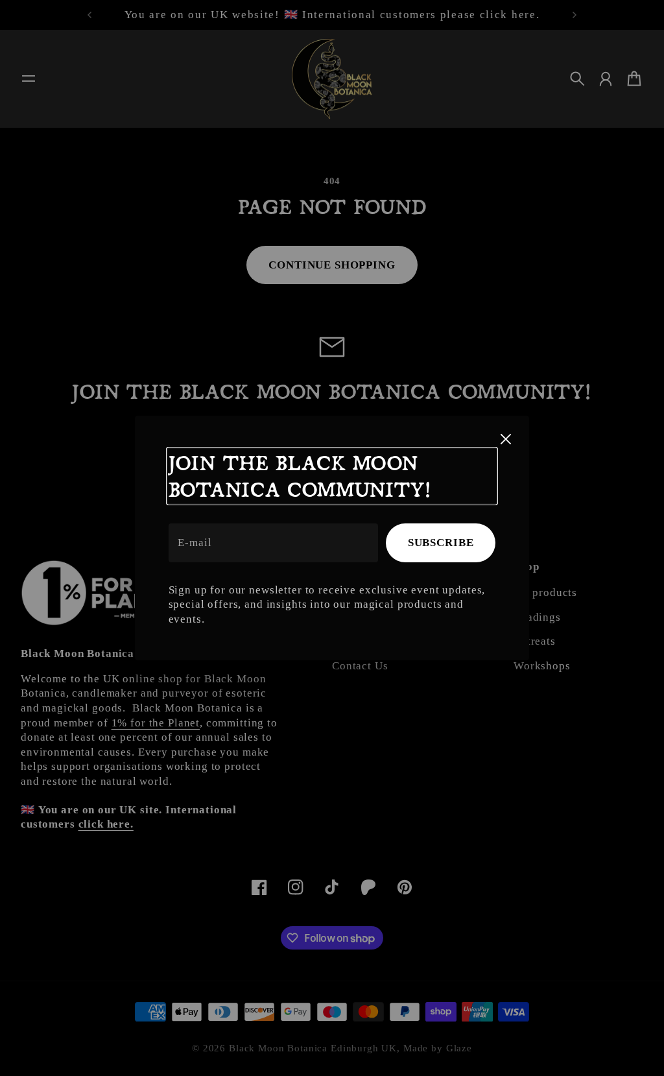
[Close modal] (506, 439)
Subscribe (441, 542)
